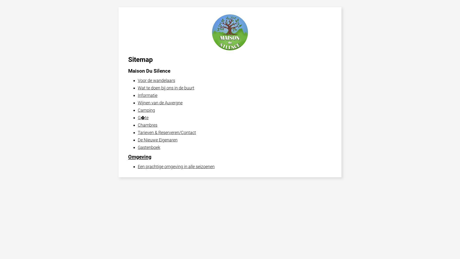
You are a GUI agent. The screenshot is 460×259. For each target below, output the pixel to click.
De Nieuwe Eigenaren (158, 139)
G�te (143, 117)
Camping (146, 110)
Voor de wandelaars (156, 80)
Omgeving (139, 157)
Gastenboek (149, 147)
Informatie (147, 95)
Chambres (147, 125)
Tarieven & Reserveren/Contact (167, 132)
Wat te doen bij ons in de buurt (166, 87)
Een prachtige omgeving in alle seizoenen (176, 166)
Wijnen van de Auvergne (160, 102)
